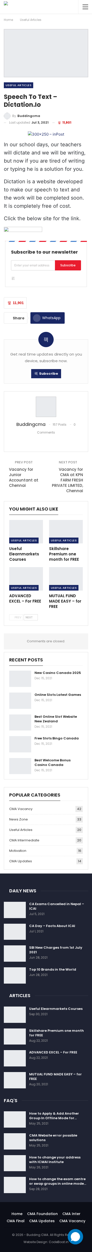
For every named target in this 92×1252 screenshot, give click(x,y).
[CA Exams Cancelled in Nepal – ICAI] (15, 910)
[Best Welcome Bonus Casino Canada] (20, 766)
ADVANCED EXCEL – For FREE (53, 1052)
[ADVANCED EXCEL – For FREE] (26, 579)
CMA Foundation (42, 1213)
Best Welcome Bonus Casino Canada (52, 762)
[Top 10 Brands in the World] (15, 975)
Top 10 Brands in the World (52, 969)
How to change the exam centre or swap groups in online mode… (57, 1181)
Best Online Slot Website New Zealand (55, 719)
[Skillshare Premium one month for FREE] (66, 531)
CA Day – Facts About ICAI (52, 925)
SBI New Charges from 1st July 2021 (55, 950)
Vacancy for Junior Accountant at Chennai (23, 477)
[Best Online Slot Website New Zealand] (20, 722)
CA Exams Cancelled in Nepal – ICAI (56, 906)
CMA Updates (20, 861)
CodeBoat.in (58, 1242)
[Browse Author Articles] (46, 407)
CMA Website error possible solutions (53, 1137)
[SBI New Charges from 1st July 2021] (15, 953)
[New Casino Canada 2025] (20, 679)
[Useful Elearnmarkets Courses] (26, 531)
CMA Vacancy (20, 808)
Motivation (17, 850)
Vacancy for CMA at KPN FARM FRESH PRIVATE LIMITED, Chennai (67, 480)
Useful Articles (18, 85)
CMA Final (16, 1220)
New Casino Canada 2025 (57, 672)
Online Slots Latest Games (57, 694)
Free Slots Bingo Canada (56, 738)
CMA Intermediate (24, 840)
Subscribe (68, 265)
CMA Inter (71, 1213)
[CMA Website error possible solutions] (15, 1141)
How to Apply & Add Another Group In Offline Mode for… (54, 1115)
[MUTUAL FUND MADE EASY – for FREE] (66, 579)
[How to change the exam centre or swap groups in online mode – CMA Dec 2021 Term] (15, 1185)
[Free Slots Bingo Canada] (20, 744)
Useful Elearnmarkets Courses (56, 1008)
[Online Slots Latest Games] (20, 701)
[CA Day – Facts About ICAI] (15, 932)
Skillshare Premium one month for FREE (56, 1033)
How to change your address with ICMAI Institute (54, 1159)
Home (17, 1213)
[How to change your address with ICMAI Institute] (15, 1163)
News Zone (18, 819)
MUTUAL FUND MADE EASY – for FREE (55, 1076)
